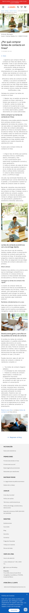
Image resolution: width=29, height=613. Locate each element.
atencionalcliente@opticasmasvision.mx (14, 587)
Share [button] (4, 56)
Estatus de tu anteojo (9, 485)
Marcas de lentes (8, 548)
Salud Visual (13, 10)
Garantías (6, 534)
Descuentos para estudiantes (11, 471)
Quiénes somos (8, 523)
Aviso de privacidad (9, 495)
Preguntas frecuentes (9, 541)
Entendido (14, 610)
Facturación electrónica (10, 450)
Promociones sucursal (9, 464)
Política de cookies (9, 498)
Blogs (6, 10)
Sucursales (6, 526)
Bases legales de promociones (12, 468)
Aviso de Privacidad (13, 606)
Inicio (2, 10)
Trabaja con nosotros (9, 544)
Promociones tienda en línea (11, 460)
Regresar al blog (16, 437)
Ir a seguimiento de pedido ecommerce (14, 481)
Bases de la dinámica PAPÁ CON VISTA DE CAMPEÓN (14, 512)
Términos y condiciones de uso (12, 502)
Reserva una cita (6, 410)
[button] (3, 7)
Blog (5, 530)
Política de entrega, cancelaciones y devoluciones (13, 506)
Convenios (6, 537)
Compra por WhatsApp (11, 567)
